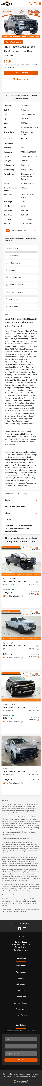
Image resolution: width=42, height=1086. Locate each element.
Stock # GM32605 (9, 704)
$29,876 (7, 654)
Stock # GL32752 (8, 768)
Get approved (21, 997)
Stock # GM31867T (9, 579)
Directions (21, 991)
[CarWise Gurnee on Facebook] (18, 928)
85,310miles (34, 649)
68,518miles (34, 710)
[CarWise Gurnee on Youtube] (23, 928)
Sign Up (21, 1060)
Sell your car (21, 984)
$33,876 (7, 779)
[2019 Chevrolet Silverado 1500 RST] (21, 625)
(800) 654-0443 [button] (22, 950)
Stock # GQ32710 (8, 643)
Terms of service (21, 1015)
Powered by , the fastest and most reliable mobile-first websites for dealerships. (21, 1075)
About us (21, 978)
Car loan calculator (21, 1003)
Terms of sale (21, 966)
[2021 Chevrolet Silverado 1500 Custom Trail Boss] (21, 561)
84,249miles (34, 585)
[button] (31, 3)
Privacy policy (21, 1009)
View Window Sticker (18, 230)
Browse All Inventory (21, 73)
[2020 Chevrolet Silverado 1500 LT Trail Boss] (21, 751)
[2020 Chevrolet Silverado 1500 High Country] (21, 686)
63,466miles (34, 774)
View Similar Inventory (21, 79)
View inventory (21, 972)
